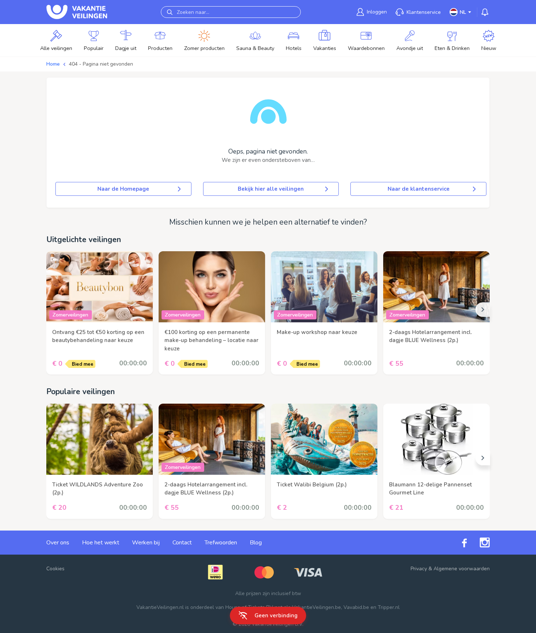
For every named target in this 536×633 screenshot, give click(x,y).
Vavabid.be (356, 607)
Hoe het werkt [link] (100, 543)
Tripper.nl (389, 607)
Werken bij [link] (146, 543)
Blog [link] (256, 543)
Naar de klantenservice (419, 189)
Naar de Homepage (123, 189)
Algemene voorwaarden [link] (462, 568)
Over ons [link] (57, 543)
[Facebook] (458, 542)
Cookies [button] (55, 568)
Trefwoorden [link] (221, 543)
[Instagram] (478, 542)
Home (53, 64)
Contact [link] (182, 543)
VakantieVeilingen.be (316, 607)
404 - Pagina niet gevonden (101, 64)
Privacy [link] (419, 568)
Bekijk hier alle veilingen (271, 189)
